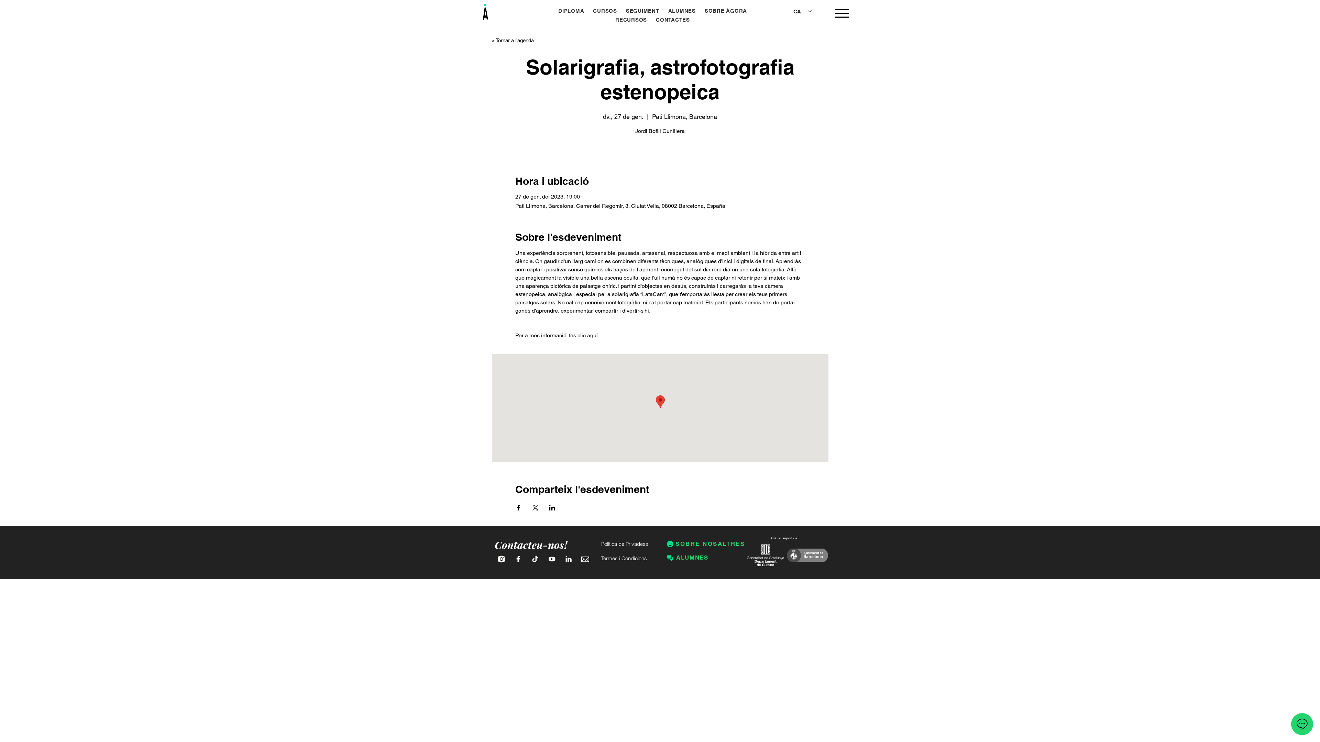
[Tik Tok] (535, 559)
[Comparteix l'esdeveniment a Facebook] (518, 507)
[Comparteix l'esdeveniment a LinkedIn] (552, 507)
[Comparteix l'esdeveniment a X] (535, 507)
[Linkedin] (568, 559)
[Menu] (842, 13)
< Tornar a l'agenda (513, 40)
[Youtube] (552, 559)
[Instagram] (501, 559)
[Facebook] (518, 559)
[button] (605, 11)
